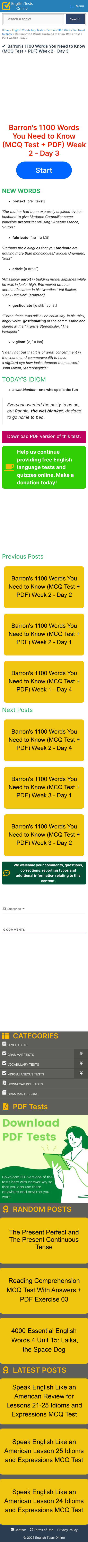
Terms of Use (43, 1530)
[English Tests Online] (17, 6)
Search (75, 19)
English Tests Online (50, 1537)
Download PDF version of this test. (44, 436)
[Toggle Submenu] (81, 1054)
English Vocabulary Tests (27, 30)
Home (5, 30)
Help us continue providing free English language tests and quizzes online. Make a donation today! (45, 467)
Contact (20, 1530)
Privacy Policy (67, 1530)
